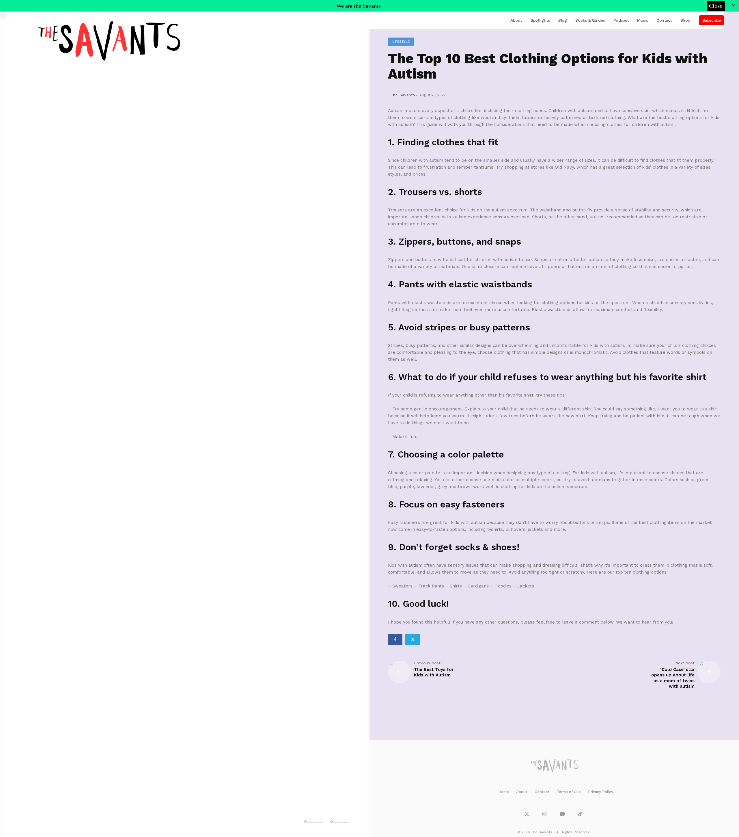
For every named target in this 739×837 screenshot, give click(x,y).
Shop (685, 20)
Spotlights (540, 20)
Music (642, 20)
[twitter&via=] (412, 639)
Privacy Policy (600, 792)
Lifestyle (401, 42)
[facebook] (395, 639)
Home (503, 792)
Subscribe (711, 20)
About (516, 20)
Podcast (620, 20)
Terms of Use (569, 792)
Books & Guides (590, 20)
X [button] (733, 5)
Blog (562, 20)
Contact (663, 20)
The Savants (403, 95)
